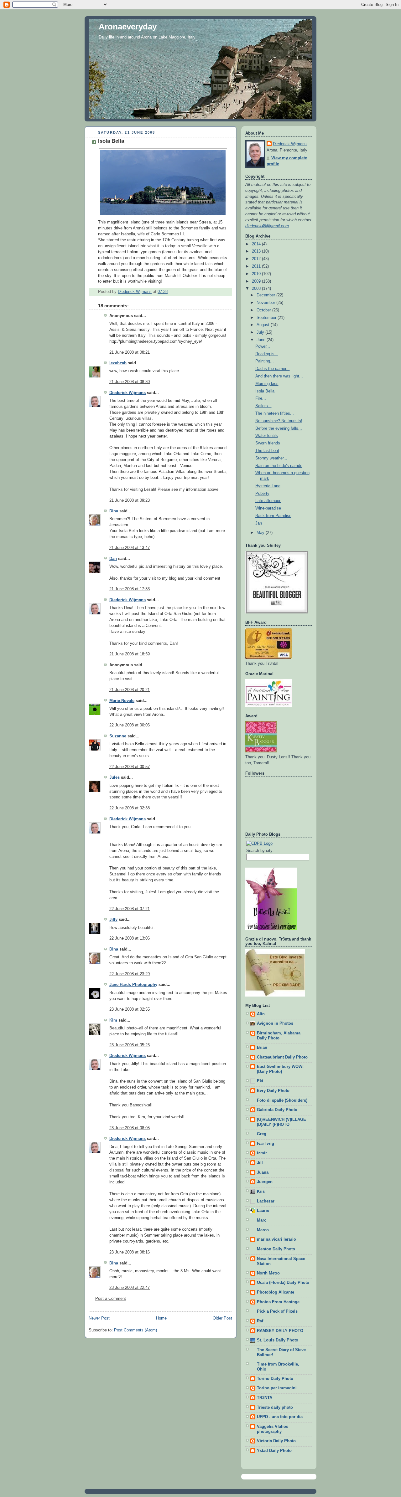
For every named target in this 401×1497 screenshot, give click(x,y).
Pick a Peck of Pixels (277, 1311)
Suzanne (117, 736)
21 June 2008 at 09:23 (129, 500)
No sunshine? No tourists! (278, 421)
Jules (114, 777)
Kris (261, 1191)
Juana (262, 1172)
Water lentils (266, 435)
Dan (113, 558)
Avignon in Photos (275, 1023)
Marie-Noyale (121, 701)
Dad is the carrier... (272, 369)
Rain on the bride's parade (278, 466)
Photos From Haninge (278, 1302)
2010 (257, 274)
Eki (260, 1081)
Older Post (222, 1318)
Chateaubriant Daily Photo (282, 1057)
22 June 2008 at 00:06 (129, 725)
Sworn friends (267, 443)
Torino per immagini (277, 1388)
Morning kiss (267, 384)
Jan (258, 523)
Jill (260, 1163)
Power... (262, 346)
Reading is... (266, 354)
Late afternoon (268, 501)
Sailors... (263, 406)
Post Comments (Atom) (135, 1330)
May (261, 533)
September (267, 317)
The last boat (267, 451)
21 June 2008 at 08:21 (129, 352)
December (266, 295)
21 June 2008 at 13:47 (129, 548)
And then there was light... (279, 376)
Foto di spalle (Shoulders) (282, 1100)
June (262, 340)
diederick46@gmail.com (267, 226)
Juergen (265, 1182)
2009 (257, 281)
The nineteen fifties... (274, 413)
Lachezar (265, 1201)
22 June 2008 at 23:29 (129, 974)
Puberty (262, 493)
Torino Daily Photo (275, 1379)
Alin (261, 1014)
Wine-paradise (268, 508)
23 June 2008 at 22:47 (129, 1287)
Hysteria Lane (267, 486)
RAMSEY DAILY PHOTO (280, 1331)
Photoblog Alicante (275, 1292)
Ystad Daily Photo (274, 1450)
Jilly (113, 919)
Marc (261, 1220)
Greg (261, 1134)
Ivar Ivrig (265, 1143)
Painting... (264, 361)
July (261, 332)
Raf (260, 1321)
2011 (257, 266)
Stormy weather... (271, 458)
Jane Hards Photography (133, 984)
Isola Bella (264, 391)
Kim (113, 1020)
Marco (263, 1230)
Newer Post (99, 1318)
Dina (113, 511)
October (264, 310)
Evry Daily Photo (273, 1091)
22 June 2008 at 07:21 (129, 909)
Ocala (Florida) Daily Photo (283, 1282)
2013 (257, 251)
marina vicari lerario (276, 1239)
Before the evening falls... (278, 428)
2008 (257, 288)
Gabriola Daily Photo (277, 1110)
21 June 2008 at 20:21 (129, 690)
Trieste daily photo (275, 1407)
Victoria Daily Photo (276, 1441)
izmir (262, 1153)
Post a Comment (110, 1298)
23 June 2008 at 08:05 (129, 1128)
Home (161, 1318)
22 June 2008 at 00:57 (129, 767)
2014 (257, 244)
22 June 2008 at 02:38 (129, 808)
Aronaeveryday (128, 26)
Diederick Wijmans (127, 393)
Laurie (263, 1210)
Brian (262, 1047)
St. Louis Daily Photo (277, 1340)
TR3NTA (264, 1398)
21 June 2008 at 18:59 (129, 654)
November (266, 302)
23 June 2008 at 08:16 (129, 1252)
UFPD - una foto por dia (280, 1417)
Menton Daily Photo (276, 1249)
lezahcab (118, 363)
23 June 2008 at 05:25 (129, 1045)
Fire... (260, 398)
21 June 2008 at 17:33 (129, 589)
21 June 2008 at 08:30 (129, 382)
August (264, 325)
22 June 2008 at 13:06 (129, 938)
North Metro (268, 1273)
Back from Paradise (273, 516)
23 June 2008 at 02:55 (129, 1009)
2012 (257, 259)
